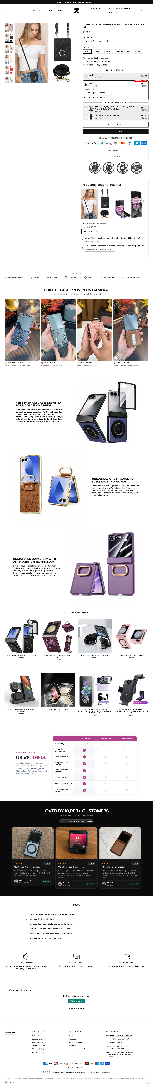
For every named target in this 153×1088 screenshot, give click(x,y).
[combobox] (94, 242)
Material (87, 37)
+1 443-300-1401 (117, 1043)
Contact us (73, 1036)
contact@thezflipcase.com (121, 1035)
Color (86, 47)
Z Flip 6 (95, 8)
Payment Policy (38, 1052)
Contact (111, 12)
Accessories (124, 8)
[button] (115, 76)
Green (96, 51)
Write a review (76, 1001)
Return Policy (37, 1036)
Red (128, 51)
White (137, 51)
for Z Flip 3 (89, 41)
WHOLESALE (73, 1046)
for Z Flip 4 (103, 41)
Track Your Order (75, 1042)
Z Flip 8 (47, 10)
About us (72, 1039)
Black (87, 51)
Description (115, 151)
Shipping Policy (38, 1049)
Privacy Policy (37, 1042)
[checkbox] (115, 108)
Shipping (115, 156)
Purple (120, 51)
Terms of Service (38, 1046)
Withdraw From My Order (78, 1049)
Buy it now (115, 131)
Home (36, 10)
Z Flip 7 (60, 10)
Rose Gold (108, 51)
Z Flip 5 (107, 8)
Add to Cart (91, 232)
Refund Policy (37, 1039)
